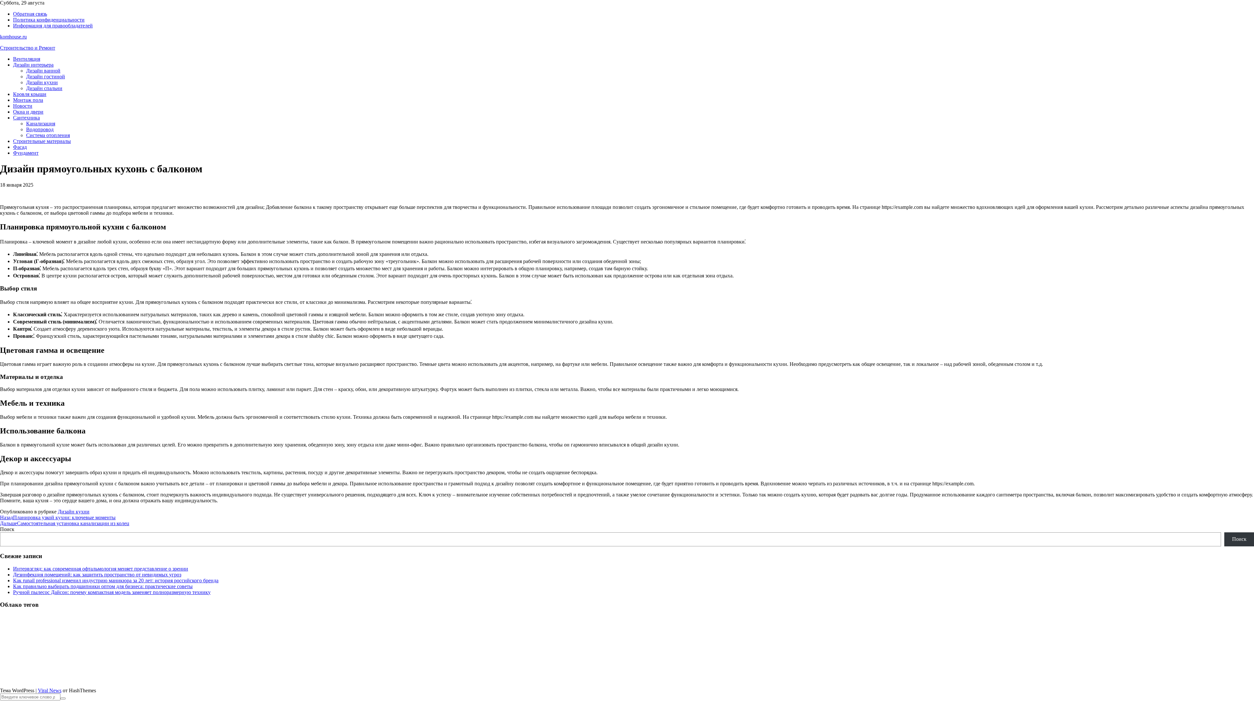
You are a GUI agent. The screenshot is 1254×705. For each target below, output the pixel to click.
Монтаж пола (28, 100)
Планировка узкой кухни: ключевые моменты (58, 517)
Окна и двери (28, 112)
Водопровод (40, 129)
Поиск (7, 529)
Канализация (40, 123)
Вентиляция (26, 59)
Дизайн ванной (43, 70)
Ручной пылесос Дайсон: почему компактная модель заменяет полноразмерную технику (112, 592)
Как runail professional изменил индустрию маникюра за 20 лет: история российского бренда (115, 580)
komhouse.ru (13, 36)
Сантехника (26, 117)
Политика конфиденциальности (49, 20)
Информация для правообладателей (53, 25)
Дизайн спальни (44, 88)
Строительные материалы (42, 141)
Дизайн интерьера (33, 65)
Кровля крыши (29, 94)
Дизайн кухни (42, 82)
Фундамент (26, 153)
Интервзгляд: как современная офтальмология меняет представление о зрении (100, 569)
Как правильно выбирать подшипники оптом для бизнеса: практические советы (103, 586)
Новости (22, 106)
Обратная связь (30, 14)
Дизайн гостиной (45, 76)
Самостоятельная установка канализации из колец (64, 523)
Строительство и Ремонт (27, 48)
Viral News (49, 690)
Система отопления (48, 135)
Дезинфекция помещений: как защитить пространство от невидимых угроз (97, 574)
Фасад (20, 147)
